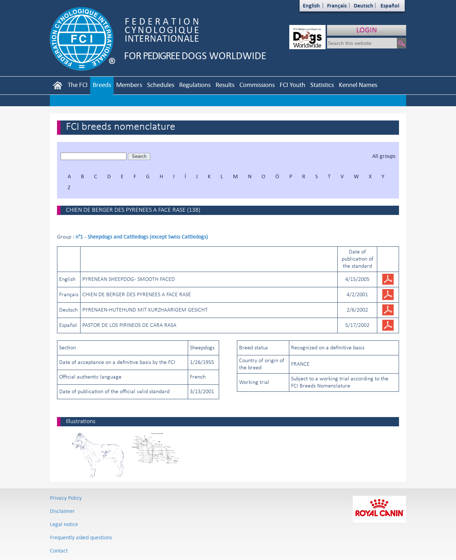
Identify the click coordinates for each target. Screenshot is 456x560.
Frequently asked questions (81, 537)
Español (389, 5)
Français (337, 5)
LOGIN (366, 30)
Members (129, 85)
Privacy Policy (66, 497)
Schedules (160, 85)
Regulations (195, 85)
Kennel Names (358, 85)
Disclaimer (62, 511)
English (311, 5)
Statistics (322, 85)
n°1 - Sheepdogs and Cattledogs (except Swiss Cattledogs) (142, 236)
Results (225, 85)
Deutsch (363, 5)
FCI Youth (292, 85)
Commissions (257, 85)
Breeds (102, 85)
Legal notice (64, 524)
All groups (383, 156)
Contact (59, 550)
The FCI (78, 85)
